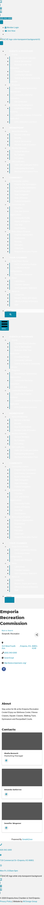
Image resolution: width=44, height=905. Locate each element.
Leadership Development (22, 105)
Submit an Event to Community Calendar (25, 79)
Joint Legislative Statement (25, 288)
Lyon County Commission (25, 188)
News (14, 278)
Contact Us (19, 295)
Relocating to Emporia (21, 231)
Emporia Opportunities (23, 235)
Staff (16, 305)
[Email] (6, 761)
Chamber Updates (22, 285)
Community (15, 177)
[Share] (36, 634)
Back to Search (7, 630)
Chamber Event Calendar (25, 58)
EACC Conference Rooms (25, 264)
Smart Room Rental (20, 261)
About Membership (19, 131)
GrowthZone (27, 839)
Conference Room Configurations (20, 269)
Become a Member (22, 135)
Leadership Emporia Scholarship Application (26, 116)
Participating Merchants (24, 168)
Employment (19, 238)
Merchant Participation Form (26, 172)
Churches (18, 208)
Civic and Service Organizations (19, 213)
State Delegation (21, 195)
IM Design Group (30, 901)
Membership (16, 128)
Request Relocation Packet (25, 252)
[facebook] (4, 669)
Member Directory (19, 148)
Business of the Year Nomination (21, 66)
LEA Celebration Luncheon (25, 122)
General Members (21, 151)
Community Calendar (23, 75)
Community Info (18, 205)
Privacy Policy (6, 901)
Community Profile (22, 218)
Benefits (17, 138)
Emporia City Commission (25, 184)
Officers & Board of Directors (26, 301)
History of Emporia (22, 221)
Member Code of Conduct (25, 145)
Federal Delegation (22, 201)
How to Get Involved (22, 61)
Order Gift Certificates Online (26, 165)
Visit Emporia (20, 228)
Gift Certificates (20, 102)
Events (14, 55)
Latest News (19, 281)
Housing (17, 242)
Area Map (18, 225)
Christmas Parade (21, 71)
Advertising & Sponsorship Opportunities (23, 90)
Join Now (11, 31)
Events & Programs (21, 51)
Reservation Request (23, 275)
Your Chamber (18, 257)
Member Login (12, 27)
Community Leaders (20, 181)
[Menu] (1, 22)
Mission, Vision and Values (25, 298)
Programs (16, 85)
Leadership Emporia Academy (20, 110)
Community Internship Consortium (21, 96)
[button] (10, 314)
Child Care (18, 248)
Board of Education (22, 191)
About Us (15, 291)
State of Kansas (21, 198)
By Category (19, 155)
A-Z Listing (18, 158)
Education (18, 245)
